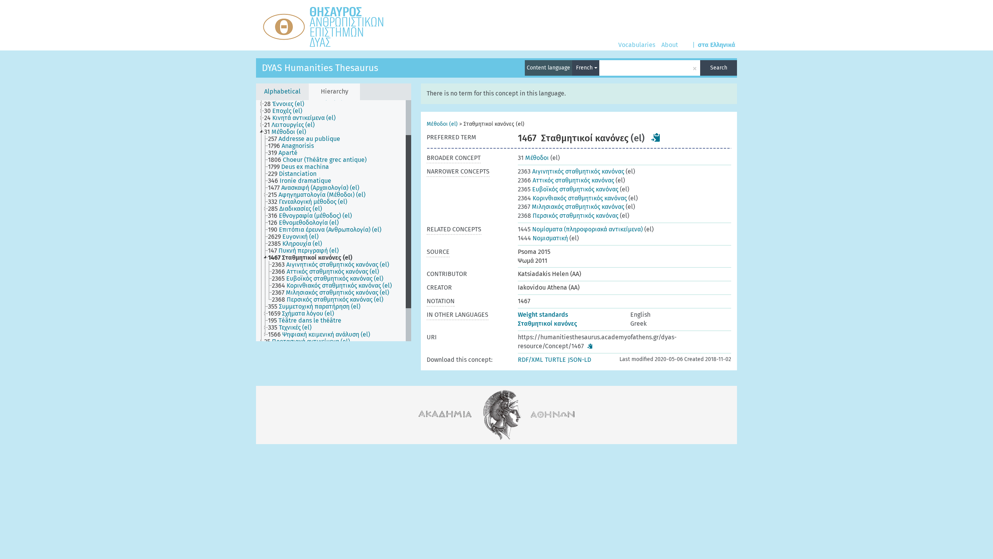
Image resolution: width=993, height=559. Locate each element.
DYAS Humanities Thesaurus (320, 67)
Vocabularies (636, 45)
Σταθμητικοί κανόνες (547, 323)
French (585, 67)
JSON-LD (579, 359)
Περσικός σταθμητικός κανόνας (568, 215)
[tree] (333, 220)
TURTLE (555, 359)
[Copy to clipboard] (656, 137)
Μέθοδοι (533, 157)
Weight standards (543, 314)
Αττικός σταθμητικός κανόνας (566, 180)
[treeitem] (287, 104)
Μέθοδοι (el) (442, 124)
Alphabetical (282, 91)
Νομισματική (543, 238)
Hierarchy (334, 91)
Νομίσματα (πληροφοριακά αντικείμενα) (580, 229)
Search (718, 67)
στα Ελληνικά (716, 45)
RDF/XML (530, 359)
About (669, 45)
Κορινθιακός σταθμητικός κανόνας (572, 198)
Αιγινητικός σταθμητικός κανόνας (571, 171)
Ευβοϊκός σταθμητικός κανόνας (568, 189)
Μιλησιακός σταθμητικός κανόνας (571, 206)
